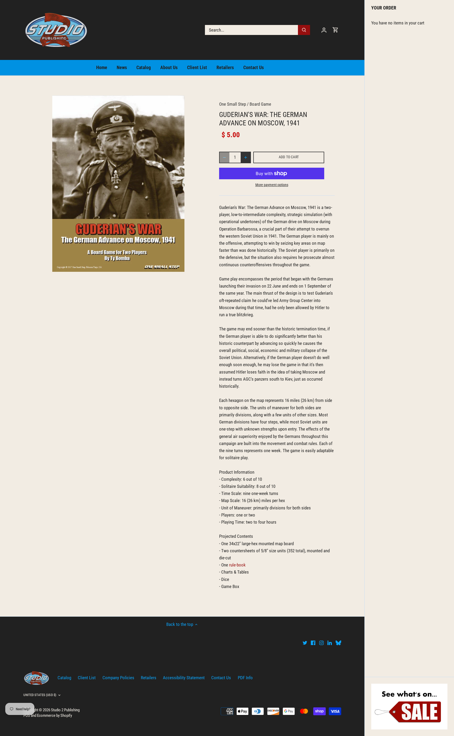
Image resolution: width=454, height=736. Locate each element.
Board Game (260, 104)
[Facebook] (313, 643)
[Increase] (246, 157)
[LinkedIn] (329, 643)
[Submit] (304, 30)
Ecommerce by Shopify (54, 715)
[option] (118, 183)
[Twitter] (305, 643)
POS (26, 715)
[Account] (324, 30)
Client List (87, 677)
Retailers (148, 677)
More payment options (271, 185)
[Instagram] (321, 643)
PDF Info (245, 677)
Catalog (64, 677)
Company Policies (118, 677)
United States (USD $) (39, 695)
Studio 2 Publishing (65, 710)
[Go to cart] (335, 30)
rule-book (237, 565)
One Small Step (232, 104)
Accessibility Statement (184, 677)
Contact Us (221, 677)
